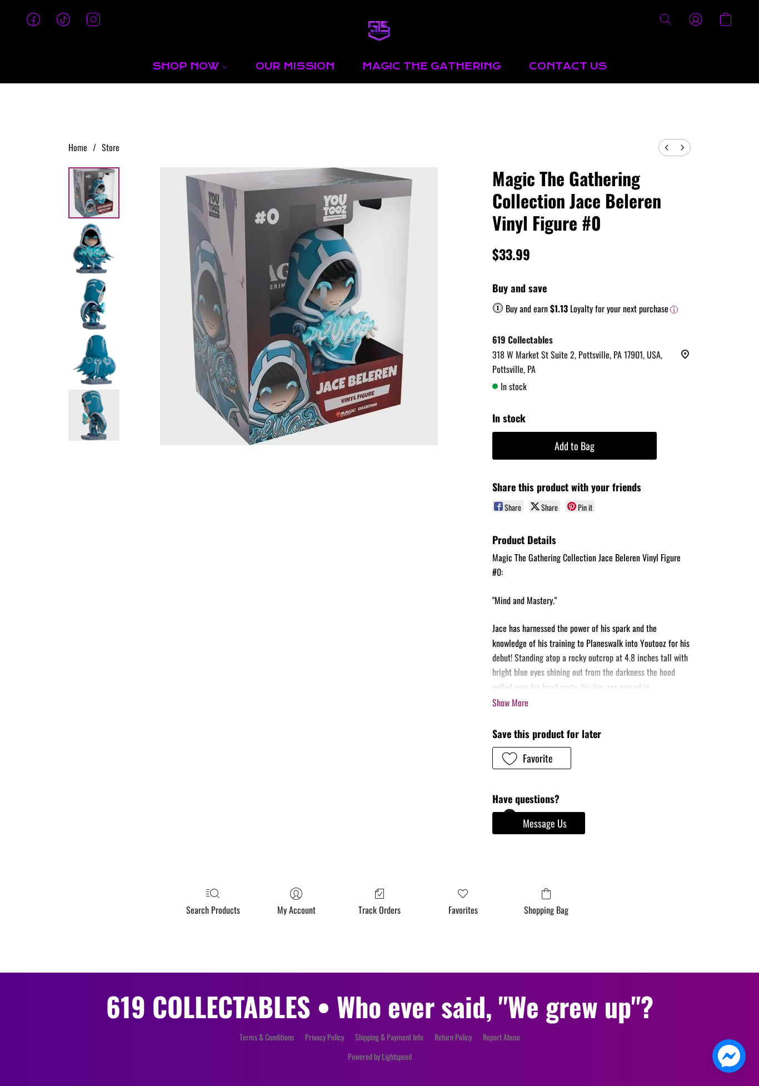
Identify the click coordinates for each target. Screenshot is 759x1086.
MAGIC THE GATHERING (431, 66)
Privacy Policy (324, 1037)
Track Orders (379, 909)
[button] (379, 30)
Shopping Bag (546, 909)
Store (110, 147)
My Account (296, 909)
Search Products (213, 909)
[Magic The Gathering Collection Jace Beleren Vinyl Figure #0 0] (93, 192)
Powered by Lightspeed (380, 1056)
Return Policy (453, 1037)
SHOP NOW (187, 66)
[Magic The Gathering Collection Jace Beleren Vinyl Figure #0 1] (93, 248)
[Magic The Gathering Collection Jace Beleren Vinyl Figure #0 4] (93, 415)
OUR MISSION (295, 66)
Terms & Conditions (266, 1037)
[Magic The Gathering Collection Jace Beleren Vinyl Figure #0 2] (93, 304)
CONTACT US (568, 66)
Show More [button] (510, 702)
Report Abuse (501, 1037)
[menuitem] (667, 148)
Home (77, 147)
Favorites (463, 909)
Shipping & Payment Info (389, 1037)
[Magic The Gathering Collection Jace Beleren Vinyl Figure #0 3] (93, 359)
